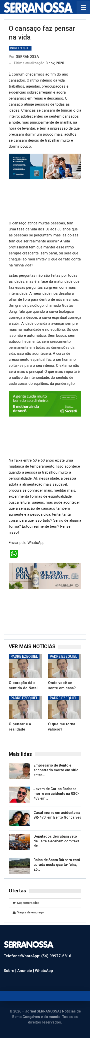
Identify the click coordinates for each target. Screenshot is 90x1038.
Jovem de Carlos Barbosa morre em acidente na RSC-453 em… (56, 793)
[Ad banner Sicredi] (45, 403)
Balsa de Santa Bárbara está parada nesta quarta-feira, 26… (57, 864)
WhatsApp (44, 970)
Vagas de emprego (30, 912)
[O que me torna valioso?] (64, 707)
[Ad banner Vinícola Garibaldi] (45, 575)
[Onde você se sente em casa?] (64, 665)
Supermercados (28, 903)
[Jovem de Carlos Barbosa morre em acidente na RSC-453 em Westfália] (19, 795)
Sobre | (10, 970)
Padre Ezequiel (20, 48)
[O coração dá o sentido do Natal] (25, 665)
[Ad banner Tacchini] (45, 166)
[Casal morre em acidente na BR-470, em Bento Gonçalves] (19, 818)
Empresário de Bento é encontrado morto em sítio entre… (56, 770)
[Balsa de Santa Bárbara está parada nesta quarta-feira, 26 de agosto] (19, 866)
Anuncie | (26, 970)
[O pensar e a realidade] (25, 707)
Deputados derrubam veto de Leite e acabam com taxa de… (57, 841)
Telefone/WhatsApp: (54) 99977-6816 (37, 956)
